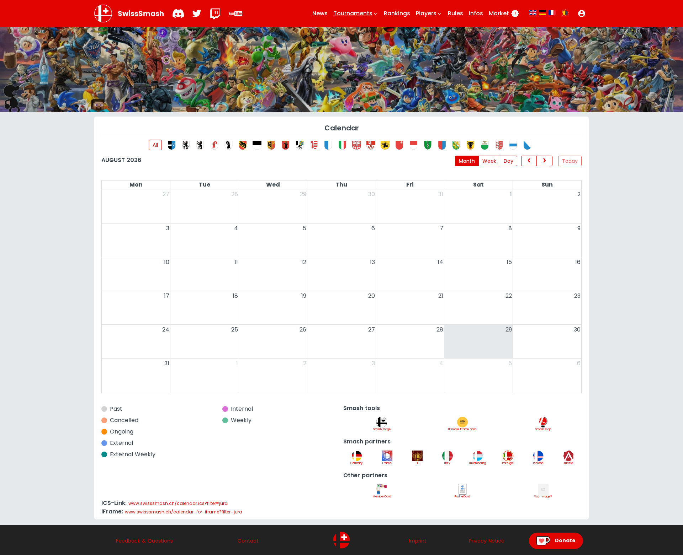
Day (508, 161)
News (320, 13)
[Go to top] (341, 540)
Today (570, 161)
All (155, 145)
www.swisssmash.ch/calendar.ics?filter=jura (178, 503)
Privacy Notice (486, 540)
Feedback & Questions (144, 540)
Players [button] (429, 13)
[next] (544, 161)
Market (504, 13)
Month (467, 161)
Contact (248, 540)
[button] (582, 13)
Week (489, 161)
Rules (455, 13)
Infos (476, 13)
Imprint (418, 540)
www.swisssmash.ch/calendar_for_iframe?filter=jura (183, 512)
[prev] (529, 161)
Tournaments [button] (355, 13)
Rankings (397, 13)
